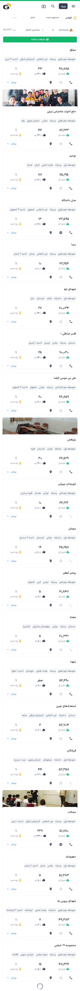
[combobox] (63, 29)
